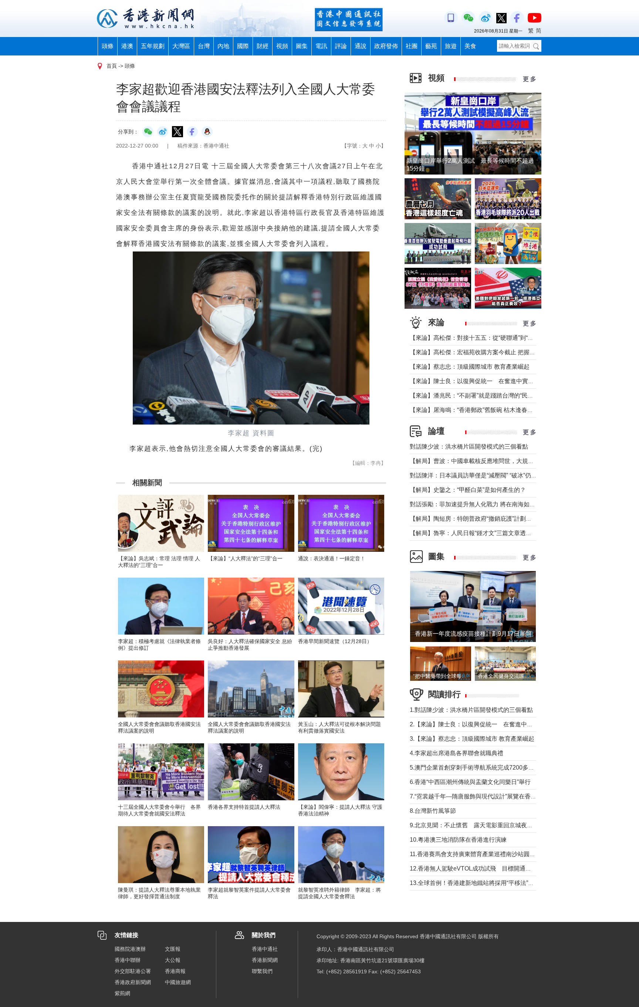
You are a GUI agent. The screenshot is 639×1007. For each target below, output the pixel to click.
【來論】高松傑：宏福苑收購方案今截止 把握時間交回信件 (487, 352)
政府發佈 (386, 46)
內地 (223, 46)
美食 (470, 46)
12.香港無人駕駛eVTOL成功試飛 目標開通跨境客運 (479, 868)
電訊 (321, 46)
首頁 (111, 66)
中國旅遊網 (178, 982)
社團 (411, 46)
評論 (341, 46)
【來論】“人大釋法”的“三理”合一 (245, 558)
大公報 (172, 960)
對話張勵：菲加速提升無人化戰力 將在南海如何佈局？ (481, 504)
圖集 (302, 46)
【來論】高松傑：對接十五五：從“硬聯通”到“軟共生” (478, 338)
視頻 (282, 46)
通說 (360, 46)
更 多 (529, 79)
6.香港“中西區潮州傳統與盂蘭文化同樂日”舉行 (470, 782)
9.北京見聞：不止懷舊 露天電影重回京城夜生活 (474, 825)
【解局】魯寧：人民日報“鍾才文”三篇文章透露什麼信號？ (485, 533)
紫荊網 (122, 993)
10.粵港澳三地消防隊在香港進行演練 (458, 840)
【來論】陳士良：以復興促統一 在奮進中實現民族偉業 (484, 381)
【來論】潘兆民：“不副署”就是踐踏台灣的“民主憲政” (478, 395)
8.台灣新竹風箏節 (433, 811)
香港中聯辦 (128, 960)
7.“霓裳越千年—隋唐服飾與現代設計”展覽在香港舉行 (479, 796)
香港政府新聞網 (133, 982)
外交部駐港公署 (133, 971)
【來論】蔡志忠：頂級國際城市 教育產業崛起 (470, 367)
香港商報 (175, 971)
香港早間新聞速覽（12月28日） (335, 641)
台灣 (204, 46)
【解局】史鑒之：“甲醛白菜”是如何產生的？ (468, 490)
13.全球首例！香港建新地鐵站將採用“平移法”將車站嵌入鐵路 (489, 883)
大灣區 (181, 46)
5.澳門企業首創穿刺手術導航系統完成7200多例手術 (478, 767)
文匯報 (172, 949)
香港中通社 (265, 949)
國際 (243, 46)
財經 (262, 46)
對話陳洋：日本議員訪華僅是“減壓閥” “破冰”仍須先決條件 (485, 475)
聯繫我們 (262, 971)
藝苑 (431, 46)
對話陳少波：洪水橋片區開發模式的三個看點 (469, 446)
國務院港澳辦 (130, 949)
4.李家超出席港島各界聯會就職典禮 (456, 753)
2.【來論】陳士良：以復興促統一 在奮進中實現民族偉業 (486, 724)
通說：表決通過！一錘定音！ (331, 558)
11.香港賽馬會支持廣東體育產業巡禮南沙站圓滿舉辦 (478, 854)
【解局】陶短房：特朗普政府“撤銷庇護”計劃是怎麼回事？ (485, 519)
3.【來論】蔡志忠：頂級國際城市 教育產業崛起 (472, 739)
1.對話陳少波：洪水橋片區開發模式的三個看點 (471, 710)
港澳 (127, 46)
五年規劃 (153, 46)
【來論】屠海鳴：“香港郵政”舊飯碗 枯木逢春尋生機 (477, 410)
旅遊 (451, 46)
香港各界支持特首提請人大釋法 (244, 807)
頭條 (108, 46)
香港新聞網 (265, 960)
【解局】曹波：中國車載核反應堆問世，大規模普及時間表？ (489, 461)
